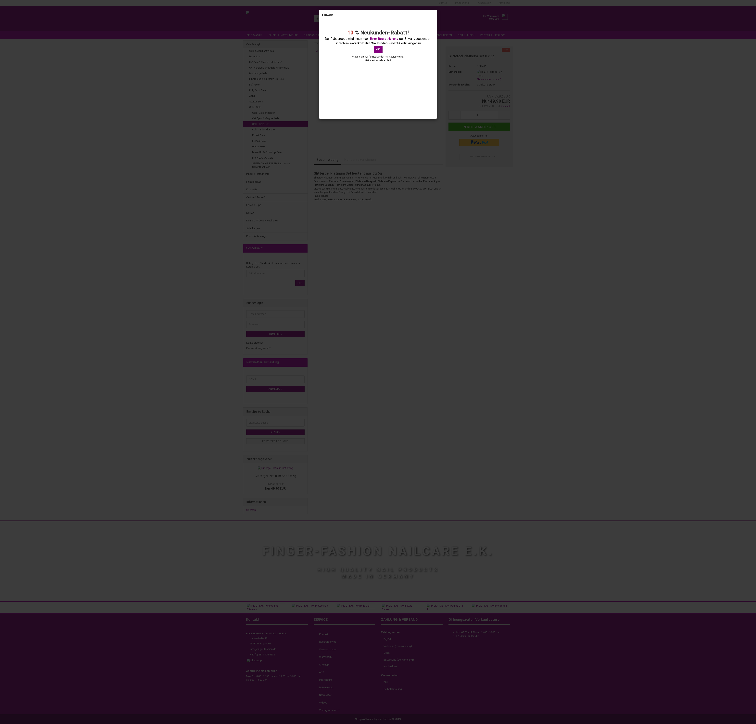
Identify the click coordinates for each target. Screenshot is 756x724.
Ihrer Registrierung (384, 39)
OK (378, 49)
